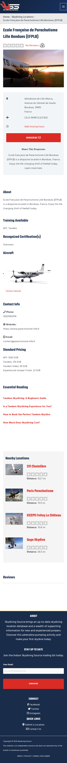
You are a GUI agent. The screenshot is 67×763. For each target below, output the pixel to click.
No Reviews (32, 45)
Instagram (35, 713)
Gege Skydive (36, 540)
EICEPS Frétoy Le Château (44, 515)
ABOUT (20, 756)
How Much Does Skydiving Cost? (21, 422)
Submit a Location (35, 725)
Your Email (9, 664)
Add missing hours (34, 126)
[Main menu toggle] (63, 6)
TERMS (35, 756)
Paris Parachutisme (40, 491)
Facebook (34, 704)
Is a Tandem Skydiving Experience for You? (27, 406)
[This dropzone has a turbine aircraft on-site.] (42, 45)
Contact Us (35, 729)
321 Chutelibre (36, 466)
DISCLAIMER (45, 756)
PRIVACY (28, 756)
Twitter (35, 709)
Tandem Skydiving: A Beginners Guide (24, 398)
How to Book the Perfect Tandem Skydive (26, 414)
